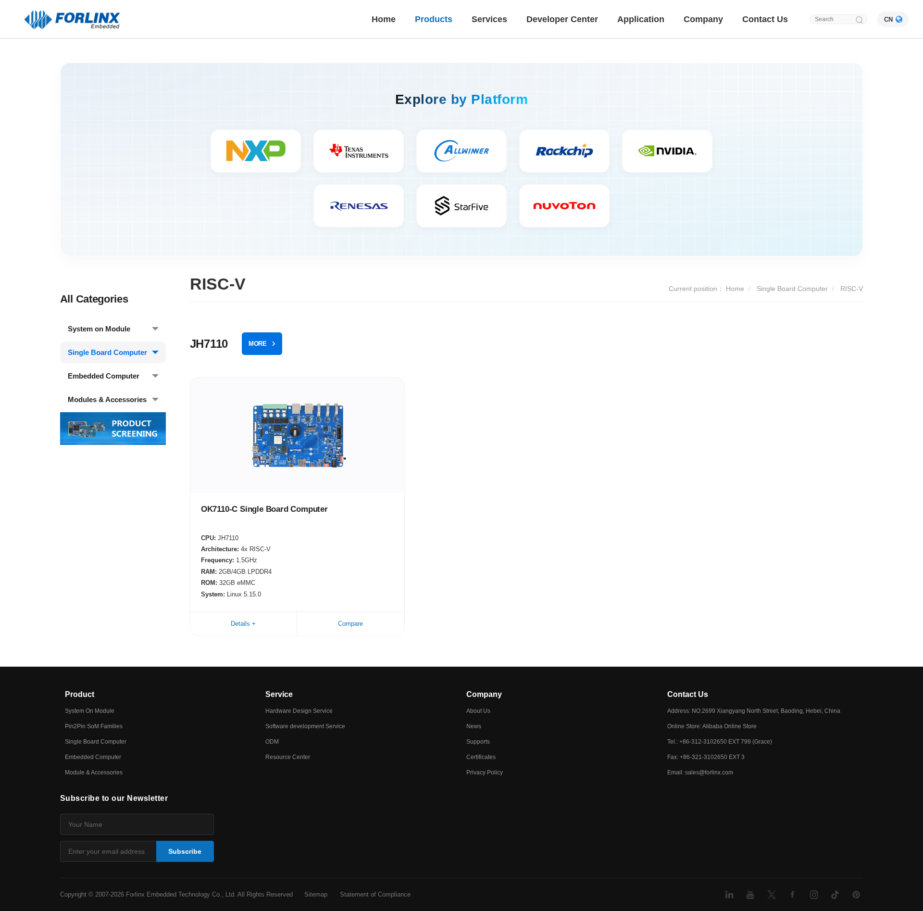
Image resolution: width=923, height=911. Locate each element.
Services (489, 19)
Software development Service (305, 726)
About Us (478, 711)
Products (433, 19)
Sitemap (315, 894)
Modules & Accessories (107, 399)
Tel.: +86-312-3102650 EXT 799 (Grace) (719, 741)
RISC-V (851, 288)
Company (703, 19)
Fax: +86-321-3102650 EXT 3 (706, 757)
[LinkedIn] (729, 894)
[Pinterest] (856, 894)
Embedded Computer (103, 376)
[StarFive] (461, 206)
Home (384, 19)
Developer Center (562, 19)
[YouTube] (750, 894)
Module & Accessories (94, 772)
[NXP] (256, 151)
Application (640, 19)
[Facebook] (792, 894)
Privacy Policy (484, 772)
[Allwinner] (461, 151)
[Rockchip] (564, 151)
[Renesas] (358, 206)
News (473, 726)
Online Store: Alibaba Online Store (712, 726)
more (258, 343)
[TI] (358, 151)
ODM (272, 741)
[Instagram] (814, 894)
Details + (243, 623)
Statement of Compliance (375, 894)
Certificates (481, 757)
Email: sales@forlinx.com (700, 772)
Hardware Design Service (299, 711)
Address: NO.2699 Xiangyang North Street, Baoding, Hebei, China (753, 711)
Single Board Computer (107, 352)
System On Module (89, 711)
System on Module (99, 329)
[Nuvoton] (564, 206)
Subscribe (184, 851)
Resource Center (287, 757)
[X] (771, 894)
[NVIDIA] (667, 151)
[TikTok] (835, 894)
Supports (478, 741)
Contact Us (765, 19)
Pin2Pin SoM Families (94, 726)
